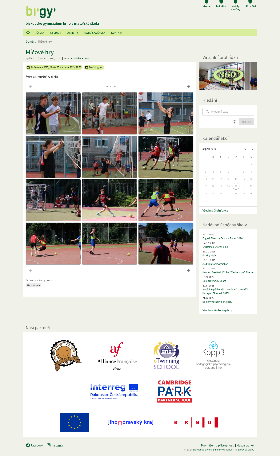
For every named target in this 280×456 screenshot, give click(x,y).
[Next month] (253, 149)
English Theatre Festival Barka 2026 (222, 238)
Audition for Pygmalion (215, 264)
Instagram (58, 445)
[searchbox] (232, 111)
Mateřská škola (94, 32)
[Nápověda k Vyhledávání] (234, 121)
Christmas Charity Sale (215, 246)
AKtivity (72, 32)
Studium (55, 32)
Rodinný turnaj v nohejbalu (217, 301)
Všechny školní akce (215, 210)
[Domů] (28, 32)
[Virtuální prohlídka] (228, 76)
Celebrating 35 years (214, 281)
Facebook (36, 445)
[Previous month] (245, 149)
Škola (40, 32)
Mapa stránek (245, 445)
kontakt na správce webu (240, 449)
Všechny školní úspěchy (217, 310)
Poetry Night (209, 255)
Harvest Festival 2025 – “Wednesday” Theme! (228, 272)
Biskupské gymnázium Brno (208, 449)
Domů (30, 41)
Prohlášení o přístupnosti (217, 445)
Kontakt (117, 32)
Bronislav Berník (80, 58)
